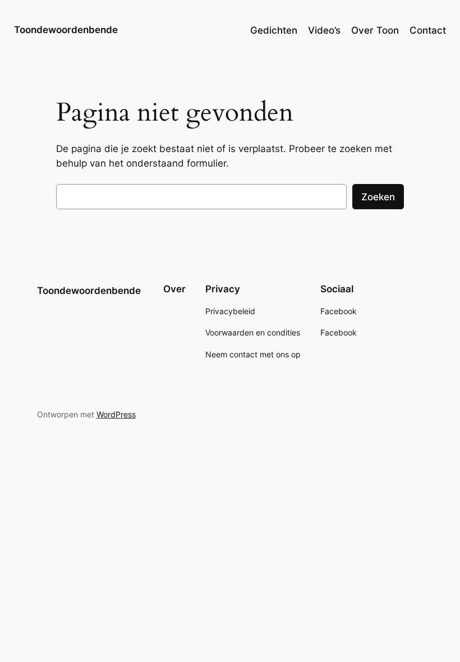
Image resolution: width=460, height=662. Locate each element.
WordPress (116, 414)
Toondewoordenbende (66, 29)
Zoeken (378, 197)
